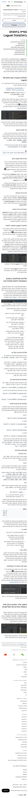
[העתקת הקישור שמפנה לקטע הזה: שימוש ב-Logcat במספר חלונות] (4, 226)
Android (25, 662)
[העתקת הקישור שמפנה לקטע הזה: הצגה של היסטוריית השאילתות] (5, 566)
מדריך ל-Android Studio (21, 737)
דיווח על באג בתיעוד (22, 755)
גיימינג (25, 683)
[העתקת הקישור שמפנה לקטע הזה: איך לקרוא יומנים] (14, 130)
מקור (25, 669)
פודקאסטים (24, 676)
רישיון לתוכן (21, 644)
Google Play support (22, 758)
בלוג (26, 674)
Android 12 (24, 728)
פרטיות (25, 692)
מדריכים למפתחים (22, 739)
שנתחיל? (14, 25)
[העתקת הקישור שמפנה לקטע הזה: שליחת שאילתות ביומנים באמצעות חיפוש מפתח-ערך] (25, 283)
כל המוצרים (24, 779)
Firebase (25, 774)
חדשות (25, 672)
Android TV (24, 710)
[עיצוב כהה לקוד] (26, 151)
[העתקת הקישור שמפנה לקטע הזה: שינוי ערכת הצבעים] (14, 193)
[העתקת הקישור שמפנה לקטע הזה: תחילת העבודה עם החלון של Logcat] (19, 80)
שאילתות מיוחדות (14, 582)
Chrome (25, 772)
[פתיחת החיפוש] (12, 2)
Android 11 (24, 731)
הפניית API (24, 742)
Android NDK (24, 747)
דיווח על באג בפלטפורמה (21, 753)
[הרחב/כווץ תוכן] (21, 40)
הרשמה (6, 790)
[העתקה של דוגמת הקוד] (26, 509)
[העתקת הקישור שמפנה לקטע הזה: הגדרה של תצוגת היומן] (10, 159)
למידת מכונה (24, 685)
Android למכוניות (23, 708)
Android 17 (24, 717)
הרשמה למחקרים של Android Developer (17, 760)
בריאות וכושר (24, 687)
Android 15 (24, 721)
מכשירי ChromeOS (22, 706)
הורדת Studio (24, 744)
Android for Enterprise (21, 664)
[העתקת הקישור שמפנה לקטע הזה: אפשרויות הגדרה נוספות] (10, 209)
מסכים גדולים (23, 701)
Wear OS (25, 703)
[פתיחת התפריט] (25, 2)
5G (26, 695)
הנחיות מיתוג (15, 784)
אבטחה (25, 667)
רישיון (21, 784)
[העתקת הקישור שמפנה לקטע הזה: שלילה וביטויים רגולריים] (10, 353)
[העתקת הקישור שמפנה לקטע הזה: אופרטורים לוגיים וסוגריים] (8, 380)
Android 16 (24, 719)
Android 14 (24, 724)
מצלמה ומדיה (23, 690)
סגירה (14, 20)
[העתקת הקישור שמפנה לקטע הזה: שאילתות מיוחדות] (13, 450)
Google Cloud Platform (21, 777)
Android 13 (24, 726)
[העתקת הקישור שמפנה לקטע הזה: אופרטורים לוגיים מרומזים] (8, 404)
